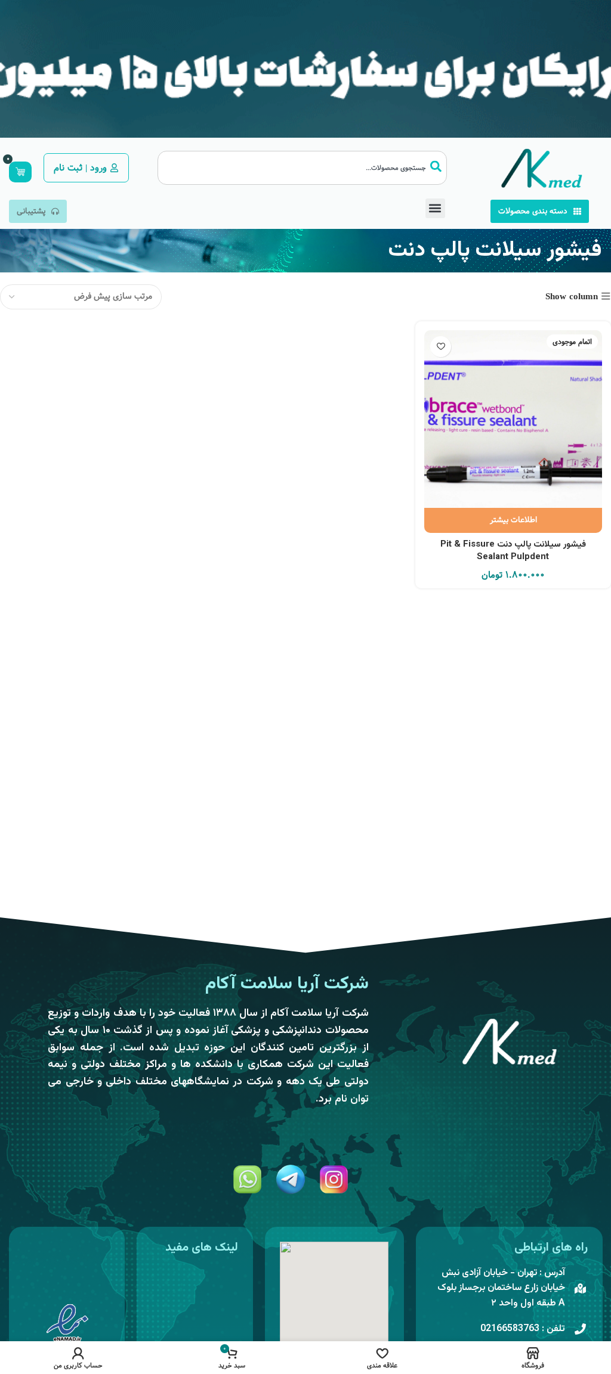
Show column (571, 296)
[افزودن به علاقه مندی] (440, 346)
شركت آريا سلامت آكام (287, 984)
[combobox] (302, 168)
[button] (435, 208)
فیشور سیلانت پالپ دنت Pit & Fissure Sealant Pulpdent (513, 551)
